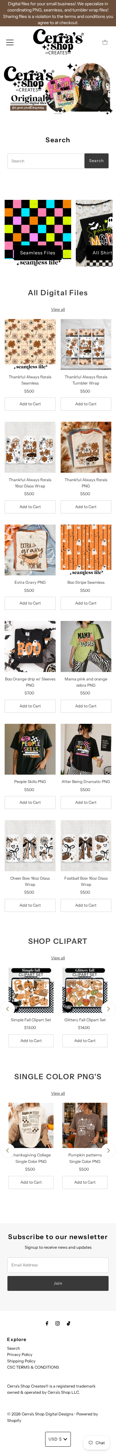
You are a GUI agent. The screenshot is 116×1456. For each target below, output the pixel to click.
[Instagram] (57, 1323)
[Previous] (8, 1009)
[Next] (108, 1009)
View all (58, 309)
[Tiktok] (68, 1323)
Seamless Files (37, 253)
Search (13, 1348)
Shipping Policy (21, 1361)
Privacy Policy (19, 1354)
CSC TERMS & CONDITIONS (33, 1367)
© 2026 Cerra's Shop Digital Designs (40, 1414)
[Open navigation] (10, 42)
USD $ (55, 1439)
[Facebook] (47, 1323)
